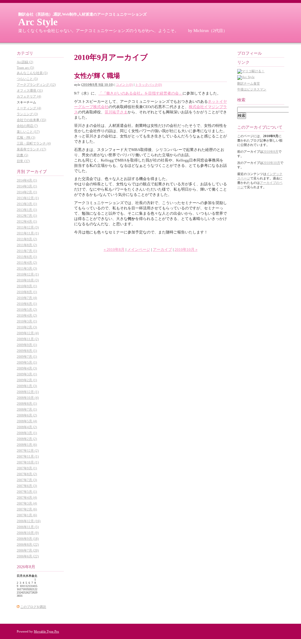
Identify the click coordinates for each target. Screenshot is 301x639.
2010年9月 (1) (27, 286)
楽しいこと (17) (28, 131)
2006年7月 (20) (28, 550)
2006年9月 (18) (28, 538)
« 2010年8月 (114, 249)
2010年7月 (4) (27, 298)
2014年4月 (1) (27, 180)
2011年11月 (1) (28, 233)
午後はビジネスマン (251, 89)
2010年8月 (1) (27, 292)
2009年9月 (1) (27, 345)
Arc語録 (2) (25, 62)
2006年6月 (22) (28, 556)
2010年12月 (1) (28, 274)
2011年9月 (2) (27, 239)
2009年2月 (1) (27, 380)
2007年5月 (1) (27, 491)
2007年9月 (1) (27, 468)
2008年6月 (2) (27, 415)
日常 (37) (23, 161)
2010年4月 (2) (27, 315)
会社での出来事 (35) (31, 120)
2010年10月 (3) (28, 280)
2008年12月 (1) (28, 392)
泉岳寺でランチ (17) (31, 149)
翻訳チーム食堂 (248, 83)
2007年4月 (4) (27, 497)
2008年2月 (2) (27, 438)
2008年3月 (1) (27, 433)
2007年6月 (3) (27, 485)
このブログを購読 (33, 606)
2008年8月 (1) (27, 403)
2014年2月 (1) (27, 192)
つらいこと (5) (27, 78)
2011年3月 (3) (27, 268)
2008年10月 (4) (28, 397)
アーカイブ (162, 249)
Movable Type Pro (46, 631)
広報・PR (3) (26, 137)
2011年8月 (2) (27, 245)
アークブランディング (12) (36, 84)
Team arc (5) (25, 67)
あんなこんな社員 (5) (32, 73)
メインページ (138, 249)
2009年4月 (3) (27, 368)
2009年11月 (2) (28, 339)
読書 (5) (22, 155)
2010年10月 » (186, 249)
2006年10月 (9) (28, 532)
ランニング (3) (27, 114)
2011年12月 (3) (28, 227)
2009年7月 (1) (27, 356)
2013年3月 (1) (27, 204)
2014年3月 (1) (27, 186)
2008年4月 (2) (27, 427)
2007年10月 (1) (28, 462)
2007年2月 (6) (27, 509)
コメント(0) (124, 84)
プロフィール (249, 53)
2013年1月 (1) (27, 209)
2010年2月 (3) (27, 327)
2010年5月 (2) (27, 309)
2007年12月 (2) (28, 450)
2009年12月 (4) (28, 333)
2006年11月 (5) (28, 527)
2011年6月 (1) (27, 256)
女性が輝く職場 (97, 75)
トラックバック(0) (148, 84)
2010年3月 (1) (27, 321)
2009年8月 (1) (27, 350)
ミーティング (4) (29, 108)
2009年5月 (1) (27, 362)
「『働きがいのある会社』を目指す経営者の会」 (140, 93)
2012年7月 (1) (27, 215)
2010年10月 (271, 162)
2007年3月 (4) (27, 503)
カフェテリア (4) (29, 96)
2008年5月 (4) (27, 421)
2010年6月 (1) (27, 303)
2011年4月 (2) (27, 262)
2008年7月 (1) (27, 409)
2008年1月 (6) (27, 444)
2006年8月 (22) (28, 544)
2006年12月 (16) (29, 521)
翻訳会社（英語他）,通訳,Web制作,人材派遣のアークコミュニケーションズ (82, 14)
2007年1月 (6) (27, 515)
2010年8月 (270, 151)
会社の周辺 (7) (27, 125)
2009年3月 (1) (27, 374)
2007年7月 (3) (27, 480)
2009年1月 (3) (27, 386)
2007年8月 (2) (27, 474)
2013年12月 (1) (28, 198)
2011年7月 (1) (27, 251)
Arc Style (38, 21)
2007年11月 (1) (28, 456)
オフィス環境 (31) (30, 90)
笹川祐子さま (116, 112)
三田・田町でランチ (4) (34, 143)
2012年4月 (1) (27, 221)
